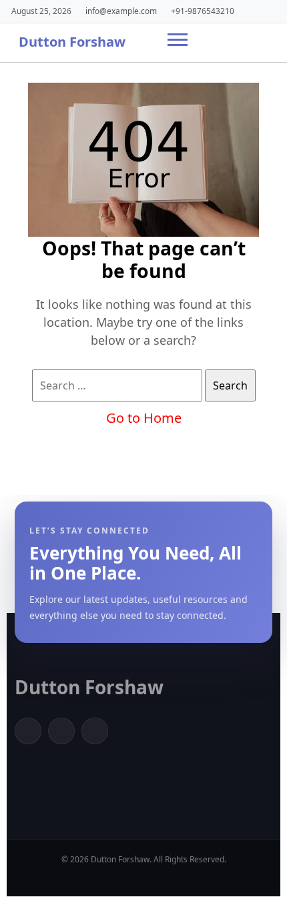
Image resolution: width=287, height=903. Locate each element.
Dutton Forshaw (72, 42)
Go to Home (144, 418)
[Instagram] (94, 731)
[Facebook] (28, 731)
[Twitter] (61, 731)
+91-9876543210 (202, 10)
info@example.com (121, 10)
